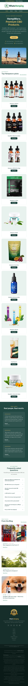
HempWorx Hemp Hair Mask (14, 394)
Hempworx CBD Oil (14, 103)
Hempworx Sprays (14, 329)
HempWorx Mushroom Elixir (14, 135)
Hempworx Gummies (14, 265)
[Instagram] (14, 625)
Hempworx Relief (14, 232)
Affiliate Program (14, 636)
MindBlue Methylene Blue (14, 297)
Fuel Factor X (14, 361)
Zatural (14, 633)
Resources (14, 638)
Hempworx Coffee (14, 200)
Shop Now (14, 37)
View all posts (23, 521)
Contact (20, 10)
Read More (5, 547)
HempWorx (19, 656)
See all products (23, 74)
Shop (16, 10)
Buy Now (14, 106)
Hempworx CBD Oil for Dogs (14, 168)
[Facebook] (8, 625)
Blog (14, 635)
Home (7, 10)
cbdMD (14, 632)
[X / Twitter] (11, 625)
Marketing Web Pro (20, 650)
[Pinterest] (20, 625)
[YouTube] (17, 625)
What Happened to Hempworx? (10, 570)
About (11, 10)
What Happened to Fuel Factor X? (11, 545)
